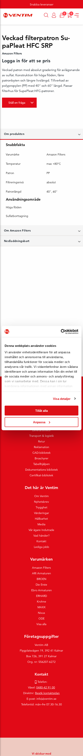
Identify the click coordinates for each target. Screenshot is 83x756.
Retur (41, 441)
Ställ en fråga (16, 102)
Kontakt (41, 541)
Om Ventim (41, 496)
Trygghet (41, 507)
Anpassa (39, 422)
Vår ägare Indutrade (41, 530)
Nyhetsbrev (41, 502)
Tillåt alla (41, 410)
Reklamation (41, 447)
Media (41, 524)
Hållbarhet (41, 518)
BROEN (41, 579)
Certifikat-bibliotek (41, 475)
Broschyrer (41, 458)
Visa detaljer (62, 398)
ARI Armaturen (41, 573)
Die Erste (41, 584)
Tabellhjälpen (41, 464)
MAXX (41, 607)
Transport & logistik (41, 436)
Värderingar (41, 513)
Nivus (41, 613)
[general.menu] (1, 23)
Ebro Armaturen (41, 590)
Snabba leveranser (41, 4)
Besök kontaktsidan (47, 693)
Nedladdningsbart (16, 241)
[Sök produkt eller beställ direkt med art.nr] (46, 15)
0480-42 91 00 (45, 687)
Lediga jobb (41, 547)
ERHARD (41, 596)
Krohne (41, 601)
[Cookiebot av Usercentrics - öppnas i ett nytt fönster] (60, 331)
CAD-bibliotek (41, 453)
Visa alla (41, 624)
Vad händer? (41, 535)
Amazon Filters (41, 567)
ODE (41, 618)
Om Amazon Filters (17, 230)
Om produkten (14, 134)
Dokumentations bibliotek (41, 469)
